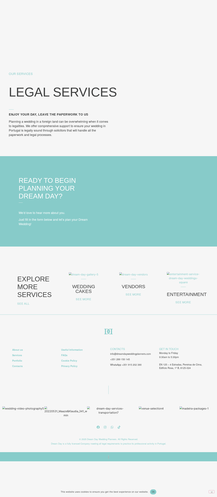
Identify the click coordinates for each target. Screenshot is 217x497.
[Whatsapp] (112, 427)
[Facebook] (98, 427)
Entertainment (187, 294)
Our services (21, 73)
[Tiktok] (119, 427)
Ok (153, 491)
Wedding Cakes (83, 289)
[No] (211, 491)
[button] (117, 349)
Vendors (133, 286)
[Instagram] (105, 427)
